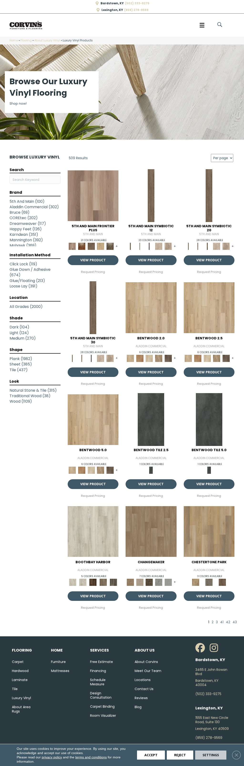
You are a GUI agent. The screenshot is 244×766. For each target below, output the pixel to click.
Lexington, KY (112, 10)
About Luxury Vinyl (47, 40)
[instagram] (216, 648)
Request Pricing (93, 272)
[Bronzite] (149, 246)
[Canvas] (159, 246)
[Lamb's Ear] (93, 531)
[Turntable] (209, 582)
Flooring (26, 40)
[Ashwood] (168, 582)
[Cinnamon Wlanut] (110, 246)
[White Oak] (140, 582)
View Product (93, 260)
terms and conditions (91, 757)
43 (235, 622)
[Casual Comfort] (91, 246)
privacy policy (52, 757)
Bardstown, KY (112, 3)
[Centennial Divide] (101, 246)
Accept (151, 755)
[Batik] (151, 195)
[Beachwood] (140, 246)
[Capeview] (168, 246)
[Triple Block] (209, 531)
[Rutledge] (168, 358)
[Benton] (140, 358)
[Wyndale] (159, 358)
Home (14, 40)
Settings (211, 755)
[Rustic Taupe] (103, 582)
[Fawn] (151, 531)
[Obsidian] (151, 419)
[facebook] (201, 648)
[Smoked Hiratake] (113, 582)
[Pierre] (151, 307)
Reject (180, 755)
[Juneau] (222, 582)
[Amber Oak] (82, 246)
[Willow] (159, 582)
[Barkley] (149, 358)
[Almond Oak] (93, 195)
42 (228, 622)
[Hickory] (149, 582)
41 (222, 622)
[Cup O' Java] (93, 582)
